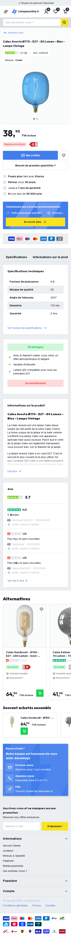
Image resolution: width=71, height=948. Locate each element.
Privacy (36, 905)
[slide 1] (34, 119)
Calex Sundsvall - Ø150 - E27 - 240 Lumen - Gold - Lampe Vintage (22, 654)
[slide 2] (37, 119)
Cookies (50, 905)
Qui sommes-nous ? (15, 871)
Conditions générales (15, 905)
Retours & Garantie (14, 855)
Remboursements (13, 866)
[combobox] (32, 22)
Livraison (8, 850)
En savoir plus (32, 221)
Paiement (8, 860)
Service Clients (12, 845)
